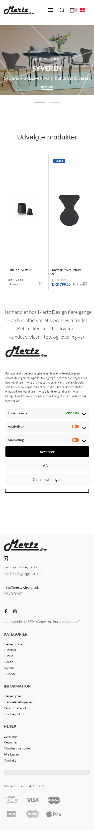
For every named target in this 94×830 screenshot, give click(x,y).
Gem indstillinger (47, 479)
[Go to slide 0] (39, 102)
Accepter (47, 451)
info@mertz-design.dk (21, 587)
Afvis (47, 465)
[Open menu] (50, 10)
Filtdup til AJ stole (19, 270)
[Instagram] (15, 611)
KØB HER (47, 87)
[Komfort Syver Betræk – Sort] (69, 210)
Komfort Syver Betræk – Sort (68, 272)
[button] (40, 283)
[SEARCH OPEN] (62, 10)
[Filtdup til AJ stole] (25, 210)
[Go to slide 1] (54, 102)
